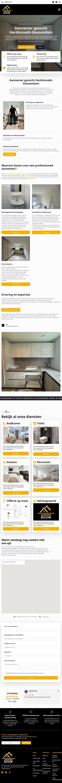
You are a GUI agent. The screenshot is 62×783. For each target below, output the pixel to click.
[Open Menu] (59, 9)
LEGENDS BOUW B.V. (55, 756)
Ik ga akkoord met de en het (24, 673)
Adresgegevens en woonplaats (14, 635)
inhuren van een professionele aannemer (16, 173)
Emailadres (8, 652)
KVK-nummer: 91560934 (55, 769)
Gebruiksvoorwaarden (25, 673)
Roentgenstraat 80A (56, 760)
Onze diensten (36, 758)
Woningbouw (36, 765)
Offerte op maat (47, 768)
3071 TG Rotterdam (55, 765)
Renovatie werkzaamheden (47, 764)
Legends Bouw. (32, 178)
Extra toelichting (10, 660)
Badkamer (45, 755)
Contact (35, 775)
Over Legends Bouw (36, 761)
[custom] (53, 2)
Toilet (44, 758)
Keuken (44, 761)
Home (34, 755)
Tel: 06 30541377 (54, 774)
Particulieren (36, 773)
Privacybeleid (39, 673)
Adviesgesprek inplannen (46, 772)
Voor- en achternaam (10, 626)
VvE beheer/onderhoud (37, 769)
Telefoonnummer (10, 643)
